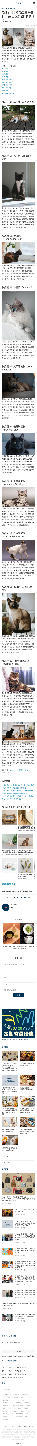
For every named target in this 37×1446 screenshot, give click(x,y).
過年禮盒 (11, 1416)
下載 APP (24, 1427)
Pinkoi (5, 19)
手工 (28, 1400)
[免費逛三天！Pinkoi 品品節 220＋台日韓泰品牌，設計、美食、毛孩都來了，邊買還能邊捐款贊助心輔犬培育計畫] (7, 1264)
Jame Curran (21, 1389)
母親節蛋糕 (5, 1405)
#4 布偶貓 (5, 77)
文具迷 (17, 1371)
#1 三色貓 (5, 69)
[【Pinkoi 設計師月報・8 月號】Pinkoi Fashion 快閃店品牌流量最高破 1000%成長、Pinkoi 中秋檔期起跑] (7, 1237)
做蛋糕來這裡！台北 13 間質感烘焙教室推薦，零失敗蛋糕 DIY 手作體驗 (27, 1110)
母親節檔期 (26, 1402)
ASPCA (20, 770)
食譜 (26, 1416)
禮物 (4, 1408)
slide (14, 1391)
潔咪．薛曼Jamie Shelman (17, 1405)
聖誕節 (22, 1411)
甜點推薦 (28, 1405)
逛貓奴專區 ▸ (9, 883)
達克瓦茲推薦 (19, 1416)
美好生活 (4, 8)
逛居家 (4, 1371)
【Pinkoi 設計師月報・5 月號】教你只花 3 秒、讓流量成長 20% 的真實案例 (18, 1304)
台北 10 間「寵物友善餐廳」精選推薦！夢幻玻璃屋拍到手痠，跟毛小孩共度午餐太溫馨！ (9, 1111)
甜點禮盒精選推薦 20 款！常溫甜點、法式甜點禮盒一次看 (27, 1089)
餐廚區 (11, 1371)
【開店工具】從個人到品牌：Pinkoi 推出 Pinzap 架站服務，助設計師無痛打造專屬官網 (9, 1090)
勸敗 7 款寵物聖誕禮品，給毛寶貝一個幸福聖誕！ (9, 1130)
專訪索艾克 (5, 1400)
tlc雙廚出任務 (6, 1394)
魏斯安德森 (5, 1419)
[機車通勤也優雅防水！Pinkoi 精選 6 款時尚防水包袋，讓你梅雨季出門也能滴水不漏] (7, 1317)
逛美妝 (11, 1374)
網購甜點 (26, 1408)
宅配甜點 (23, 1397)
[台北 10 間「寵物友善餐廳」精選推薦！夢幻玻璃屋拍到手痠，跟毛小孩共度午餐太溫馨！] (10, 1101)
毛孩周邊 (12, 8)
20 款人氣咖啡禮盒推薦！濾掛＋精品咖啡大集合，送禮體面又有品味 (27, 1131)
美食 (10, 1411)
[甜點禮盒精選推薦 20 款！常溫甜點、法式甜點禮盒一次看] (27, 1080)
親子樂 (17, 1374)
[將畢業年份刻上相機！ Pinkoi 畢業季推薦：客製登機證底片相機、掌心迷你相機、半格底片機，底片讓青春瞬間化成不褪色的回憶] (7, 1279)
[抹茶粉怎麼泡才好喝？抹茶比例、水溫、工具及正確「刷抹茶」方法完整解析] (18, 933)
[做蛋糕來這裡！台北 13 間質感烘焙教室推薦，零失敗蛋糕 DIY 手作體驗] (27, 1101)
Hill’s (26, 770)
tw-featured (15, 1394)
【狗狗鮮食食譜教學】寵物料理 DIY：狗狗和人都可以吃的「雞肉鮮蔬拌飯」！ (9, 1148)
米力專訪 (9, 1408)
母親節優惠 (18, 1402)
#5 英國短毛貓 (7, 79)
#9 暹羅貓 (5, 90)
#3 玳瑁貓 (5, 74)
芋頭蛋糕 (5, 1413)
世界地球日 (24, 1394)
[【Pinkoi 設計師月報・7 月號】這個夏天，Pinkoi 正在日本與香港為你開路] (7, 1251)
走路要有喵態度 (19, 1413)
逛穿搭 (17, 1367)
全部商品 (21, 1377)
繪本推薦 (5, 1411)
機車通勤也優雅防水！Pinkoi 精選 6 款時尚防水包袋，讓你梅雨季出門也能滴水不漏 (25, 1316)
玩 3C (23, 1371)
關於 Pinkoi (13, 1427)
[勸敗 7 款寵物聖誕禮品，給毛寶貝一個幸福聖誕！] (10, 1122)
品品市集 (9, 1397)
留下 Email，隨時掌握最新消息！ (12, 1342)
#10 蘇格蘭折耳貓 (8, 93)
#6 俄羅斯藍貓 (7, 82)
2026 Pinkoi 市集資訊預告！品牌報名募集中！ (27, 1064)
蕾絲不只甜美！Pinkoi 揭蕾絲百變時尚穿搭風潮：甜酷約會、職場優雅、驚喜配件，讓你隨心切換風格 (25, 1292)
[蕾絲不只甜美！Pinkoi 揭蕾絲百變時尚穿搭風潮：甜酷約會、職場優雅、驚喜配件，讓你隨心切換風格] (7, 1293)
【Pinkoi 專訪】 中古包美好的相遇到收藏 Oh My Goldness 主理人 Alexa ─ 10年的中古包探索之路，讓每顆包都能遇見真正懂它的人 (9, 1068)
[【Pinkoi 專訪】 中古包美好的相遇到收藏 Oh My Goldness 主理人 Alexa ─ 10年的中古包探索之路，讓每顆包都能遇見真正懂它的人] (10, 1056)
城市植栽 (16, 1397)
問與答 (19, 1427)
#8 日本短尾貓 (7, 88)
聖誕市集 (16, 1411)
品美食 (4, 1374)
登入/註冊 (31, 1427)
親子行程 (11, 1413)
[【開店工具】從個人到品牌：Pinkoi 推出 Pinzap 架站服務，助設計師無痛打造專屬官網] (10, 1080)
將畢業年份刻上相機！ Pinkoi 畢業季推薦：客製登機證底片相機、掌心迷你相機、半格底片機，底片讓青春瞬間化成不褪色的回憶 (25, 1278)
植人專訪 (11, 1402)
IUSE (14, 1389)
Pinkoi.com (6, 1427)
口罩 (30, 1394)
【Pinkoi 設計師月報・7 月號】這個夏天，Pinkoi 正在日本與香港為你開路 (25, 1250)
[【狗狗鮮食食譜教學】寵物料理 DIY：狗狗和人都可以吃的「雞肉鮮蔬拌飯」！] (10, 1140)
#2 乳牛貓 (5, 71)
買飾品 (11, 1367)
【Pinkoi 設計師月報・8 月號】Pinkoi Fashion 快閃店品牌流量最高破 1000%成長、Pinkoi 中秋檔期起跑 (25, 1236)
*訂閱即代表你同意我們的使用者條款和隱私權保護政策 (18, 1356)
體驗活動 (12, 1377)
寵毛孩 (24, 1374)
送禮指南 (4, 1377)
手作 (23, 1400)
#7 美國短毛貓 (7, 85)
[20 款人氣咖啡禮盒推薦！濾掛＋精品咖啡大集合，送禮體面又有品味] (27, 1122)
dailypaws (12, 770)
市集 (18, 1400)
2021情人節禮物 (6, 1389)
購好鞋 (24, 1367)
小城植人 (12, 1400)
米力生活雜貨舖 (17, 1408)
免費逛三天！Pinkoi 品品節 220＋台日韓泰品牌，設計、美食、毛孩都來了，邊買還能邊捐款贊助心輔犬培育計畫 (25, 1264)
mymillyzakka (6, 1391)
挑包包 (4, 1367)
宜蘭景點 (29, 1397)
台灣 (4, 1397)
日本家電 (5, 1402)
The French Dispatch (24, 1391)
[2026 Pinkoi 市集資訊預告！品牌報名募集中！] (27, 1056)
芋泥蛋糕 (28, 1411)
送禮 (27, 1413)
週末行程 (5, 1416)
